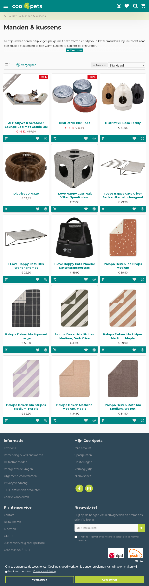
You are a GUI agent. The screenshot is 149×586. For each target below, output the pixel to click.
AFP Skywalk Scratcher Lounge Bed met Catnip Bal (26, 125)
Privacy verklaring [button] (44, 571)
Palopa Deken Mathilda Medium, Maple (74, 407)
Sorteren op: (99, 65)
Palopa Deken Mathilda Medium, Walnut (123, 407)
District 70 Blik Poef (74, 123)
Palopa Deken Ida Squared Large (26, 336)
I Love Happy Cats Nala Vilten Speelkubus (74, 195)
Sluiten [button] (140, 561)
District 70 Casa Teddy (123, 123)
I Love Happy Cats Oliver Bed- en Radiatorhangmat (122, 195)
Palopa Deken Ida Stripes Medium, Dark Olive (74, 336)
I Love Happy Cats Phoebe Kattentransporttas (74, 266)
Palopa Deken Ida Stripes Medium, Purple (26, 407)
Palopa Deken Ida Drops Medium (123, 266)
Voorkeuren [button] (39, 579)
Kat (14, 16)
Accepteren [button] (109, 579)
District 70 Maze (26, 193)
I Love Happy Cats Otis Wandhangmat (26, 266)
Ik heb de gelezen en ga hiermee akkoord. (108, 538)
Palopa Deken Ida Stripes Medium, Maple (123, 336)
